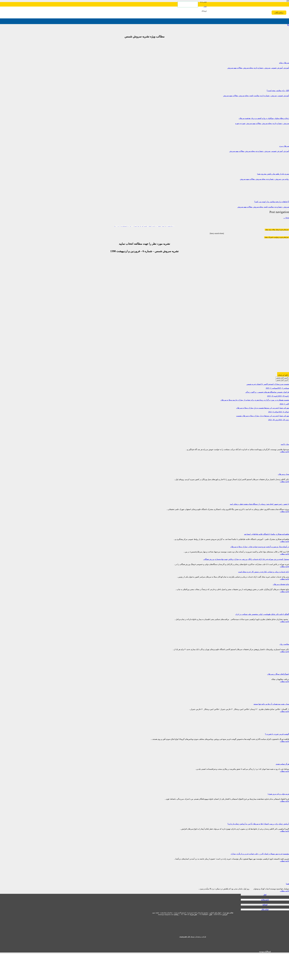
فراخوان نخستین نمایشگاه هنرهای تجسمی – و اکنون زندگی (267, 392)
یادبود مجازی (265, 899)
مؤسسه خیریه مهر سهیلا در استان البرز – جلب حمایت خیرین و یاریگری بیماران (260, 854)
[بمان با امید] (272, 439)
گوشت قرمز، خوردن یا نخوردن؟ (277, 734)
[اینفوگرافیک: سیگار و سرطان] (272, 669)
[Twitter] (288, 25)
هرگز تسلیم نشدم (282, 764)
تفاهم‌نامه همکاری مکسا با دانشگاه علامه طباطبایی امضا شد (266, 534)
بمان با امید (285, 444)
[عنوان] (231, 141)
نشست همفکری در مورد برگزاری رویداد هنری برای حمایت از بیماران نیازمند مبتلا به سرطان (254, 400)
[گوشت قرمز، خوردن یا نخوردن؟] (272, 729)
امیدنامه (264, 904)
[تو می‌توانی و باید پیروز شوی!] (272, 789)
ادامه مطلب (284, 452)
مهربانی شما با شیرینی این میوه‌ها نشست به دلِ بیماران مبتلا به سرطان (262, 408)
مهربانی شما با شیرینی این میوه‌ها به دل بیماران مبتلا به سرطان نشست (262, 416)
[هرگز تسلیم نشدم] (272, 759)
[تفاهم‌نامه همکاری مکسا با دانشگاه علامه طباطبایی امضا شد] (272, 529)
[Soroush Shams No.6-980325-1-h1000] (248, 371)
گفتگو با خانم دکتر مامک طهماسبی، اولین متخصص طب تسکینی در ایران (262, 614)
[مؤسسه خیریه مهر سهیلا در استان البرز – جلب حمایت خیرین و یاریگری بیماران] (272, 848)
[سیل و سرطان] (272, 469)
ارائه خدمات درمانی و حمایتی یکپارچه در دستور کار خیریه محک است (263, 572)
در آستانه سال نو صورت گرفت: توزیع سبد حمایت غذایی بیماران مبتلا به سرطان (259, 547)
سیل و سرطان (283, 474)
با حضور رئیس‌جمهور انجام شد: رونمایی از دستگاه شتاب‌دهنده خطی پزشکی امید (259, 504)
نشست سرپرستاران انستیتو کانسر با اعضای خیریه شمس (267, 384)
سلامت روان (284, 644)
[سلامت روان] (272, 639)
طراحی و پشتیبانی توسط (192, 937)
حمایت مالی (265, 909)
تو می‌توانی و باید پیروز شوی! (278, 794)
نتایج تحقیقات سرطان (281, 584)
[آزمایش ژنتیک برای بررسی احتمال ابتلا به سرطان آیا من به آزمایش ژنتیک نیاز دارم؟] (272, 818)
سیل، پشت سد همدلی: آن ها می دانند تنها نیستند (271, 704)
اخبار (264, 894)
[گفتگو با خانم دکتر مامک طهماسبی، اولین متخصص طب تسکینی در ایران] (272, 609)
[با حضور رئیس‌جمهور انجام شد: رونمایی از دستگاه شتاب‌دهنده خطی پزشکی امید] (272, 499)
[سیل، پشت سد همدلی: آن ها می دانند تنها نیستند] (272, 699)
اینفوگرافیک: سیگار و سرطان (278, 674)
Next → (286, 218)
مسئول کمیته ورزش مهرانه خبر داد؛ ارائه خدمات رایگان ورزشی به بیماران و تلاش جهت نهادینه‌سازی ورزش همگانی (246, 559)
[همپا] (272, 878)
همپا (287, 884)
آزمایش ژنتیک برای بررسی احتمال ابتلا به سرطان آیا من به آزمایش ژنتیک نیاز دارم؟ (258, 824)
